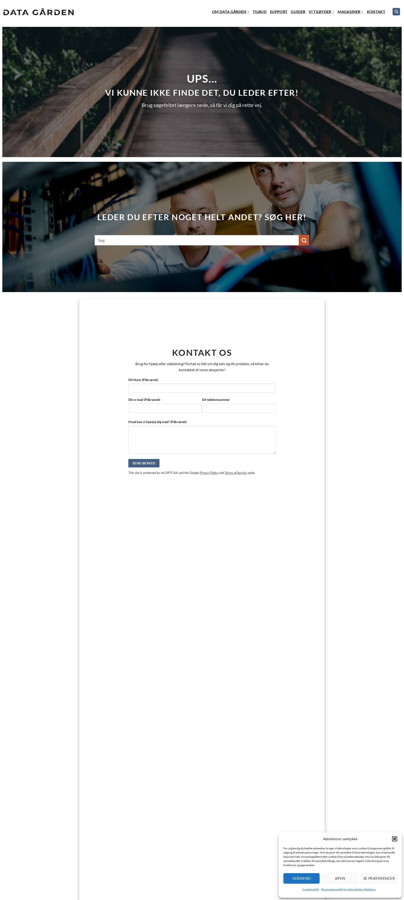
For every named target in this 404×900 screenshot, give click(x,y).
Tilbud (260, 11)
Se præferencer (379, 878)
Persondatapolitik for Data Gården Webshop (348, 889)
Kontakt (376, 11)
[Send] (304, 240)
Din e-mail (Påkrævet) (144, 400)
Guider (298, 11)
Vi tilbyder (320, 11)
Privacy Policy (209, 473)
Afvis (340, 878)
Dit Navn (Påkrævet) (143, 380)
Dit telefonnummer (216, 400)
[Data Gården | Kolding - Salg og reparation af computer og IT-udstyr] (39, 11)
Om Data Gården (229, 11)
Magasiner (349, 11)
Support (279, 11)
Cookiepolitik (311, 889)
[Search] (396, 12)
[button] (394, 838)
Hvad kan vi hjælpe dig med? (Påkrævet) (157, 422)
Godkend (301, 878)
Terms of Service (236, 473)
